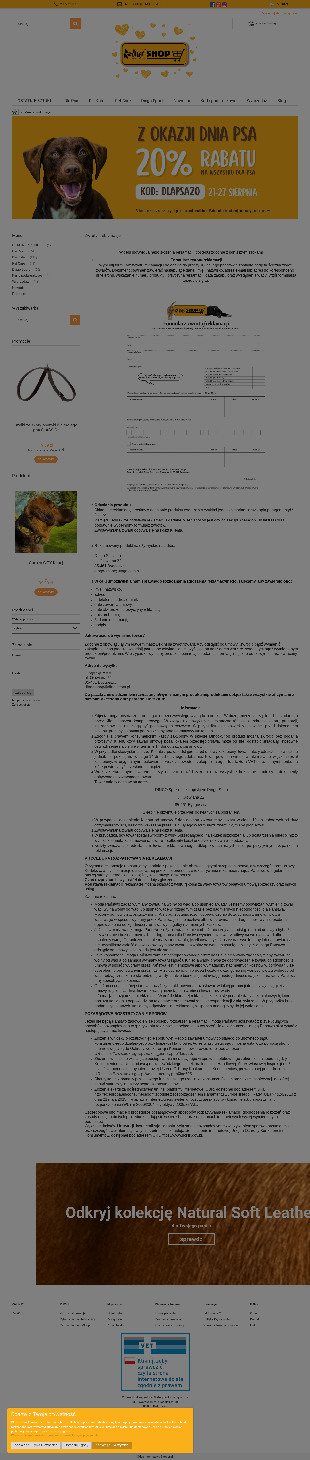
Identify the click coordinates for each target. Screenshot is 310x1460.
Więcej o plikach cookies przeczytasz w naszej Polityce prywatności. (55, 1435)
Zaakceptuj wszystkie (112, 1445)
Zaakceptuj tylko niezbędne (36, 1445)
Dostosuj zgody (76, 1445)
